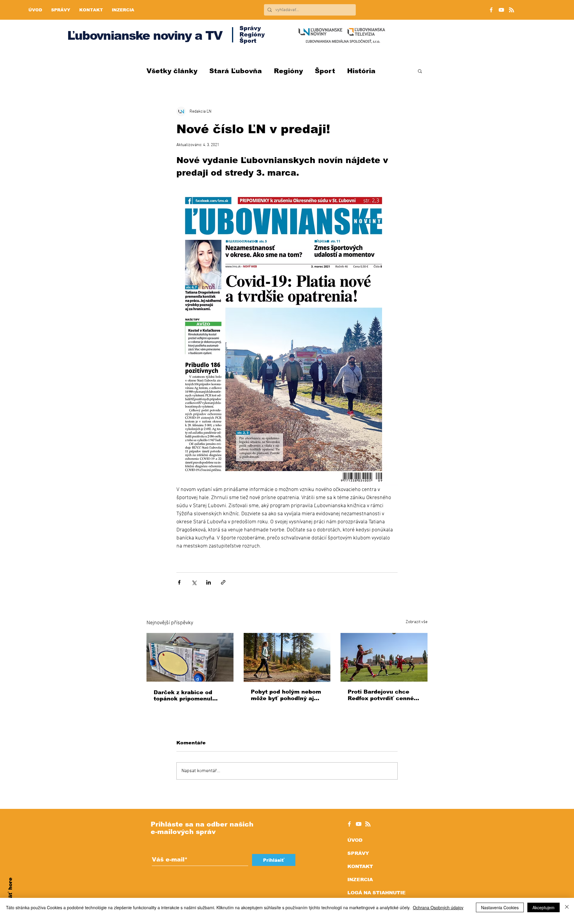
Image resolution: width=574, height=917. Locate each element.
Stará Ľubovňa (235, 71)
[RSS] (511, 10)
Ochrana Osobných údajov (438, 907)
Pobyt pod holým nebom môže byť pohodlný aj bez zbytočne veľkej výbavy (286, 695)
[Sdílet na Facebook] (179, 582)
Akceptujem (543, 907)
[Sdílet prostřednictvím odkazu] (223, 582)
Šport (325, 71)
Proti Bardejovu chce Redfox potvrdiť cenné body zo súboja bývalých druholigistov (383, 695)
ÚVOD (354, 840)
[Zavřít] (566, 907)
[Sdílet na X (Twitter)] (194, 582)
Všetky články (171, 71)
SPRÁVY (358, 853)
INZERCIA (360, 879)
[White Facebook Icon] (349, 824)
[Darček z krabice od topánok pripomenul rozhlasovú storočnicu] (189, 657)
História (361, 71)
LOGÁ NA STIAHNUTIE (376, 892)
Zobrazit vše (417, 622)
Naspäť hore (10, 895)
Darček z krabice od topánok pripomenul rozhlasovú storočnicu (186, 695)
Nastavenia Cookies (500, 907)
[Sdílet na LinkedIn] (208, 582)
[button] (420, 70)
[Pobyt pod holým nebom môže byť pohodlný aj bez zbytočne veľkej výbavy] (287, 657)
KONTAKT (360, 866)
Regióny (288, 71)
